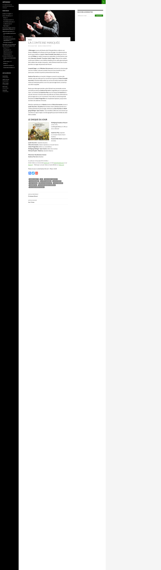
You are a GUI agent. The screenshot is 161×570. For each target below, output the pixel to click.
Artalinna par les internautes (9, 58)
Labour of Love (6, 79)
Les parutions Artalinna (8, 67)
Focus (30, 39)
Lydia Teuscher (33, 183)
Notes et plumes (6, 54)
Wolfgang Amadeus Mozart (37, 187)
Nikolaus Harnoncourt (45, 183)
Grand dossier (6, 50)
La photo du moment (7, 65)
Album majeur (6, 83)
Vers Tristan (32, 201)
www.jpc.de (46, 163)
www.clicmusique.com (59, 163)
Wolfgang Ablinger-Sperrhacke (47, 185)
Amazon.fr (30, 165)
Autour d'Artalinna (7, 15)
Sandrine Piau (33, 185)
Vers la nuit (5, 86)
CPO (41, 179)
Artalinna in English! (7, 13)
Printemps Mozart (33, 195)
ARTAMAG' (6, 2)
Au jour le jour (6, 61)
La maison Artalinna (7, 56)
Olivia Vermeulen (58, 183)
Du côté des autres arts (8, 21)
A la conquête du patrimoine (9, 33)
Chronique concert (7, 19)
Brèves (4, 17)
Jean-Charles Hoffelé (45, 46)
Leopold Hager (57, 181)
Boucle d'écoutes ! (7, 36)
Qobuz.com (61, 165)
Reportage (5, 25)
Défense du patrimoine (7, 31)
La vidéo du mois (7, 23)
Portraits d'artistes (7, 42)
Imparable (5, 90)
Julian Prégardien (34, 181)
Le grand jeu (5, 76)
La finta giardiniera (46, 181)
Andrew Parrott (34, 179)
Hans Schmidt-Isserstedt (51, 179)
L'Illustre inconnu (7, 52)
